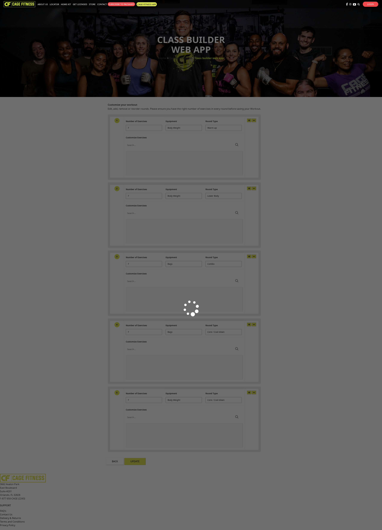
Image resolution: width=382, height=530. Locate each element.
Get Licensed (80, 4)
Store (92, 4)
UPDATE (135, 461)
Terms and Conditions (12, 521)
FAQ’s (3, 511)
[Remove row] (254, 120)
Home (162, 58)
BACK (115, 461)
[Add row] (249, 120)
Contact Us (6, 514)
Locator (54, 4)
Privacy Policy (7, 525)
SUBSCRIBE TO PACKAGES (121, 4)
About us (43, 4)
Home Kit (66, 4)
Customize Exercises (136, 137)
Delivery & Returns (10, 518)
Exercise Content (180, 58)
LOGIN (370, 4)
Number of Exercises (136, 121)
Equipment (171, 121)
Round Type (211, 121)
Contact (102, 4)
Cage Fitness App (146, 4)
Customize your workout (122, 104)
